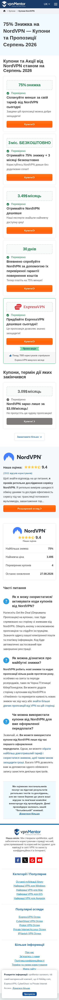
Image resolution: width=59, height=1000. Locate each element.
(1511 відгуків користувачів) (17, 473)
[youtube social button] (39, 860)
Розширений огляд (29, 508)
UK (46, 4)
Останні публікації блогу (29, 881)
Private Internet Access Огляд (29, 929)
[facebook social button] (18, 860)
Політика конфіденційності (29, 960)
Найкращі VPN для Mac (29, 890)
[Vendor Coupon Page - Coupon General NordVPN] (29, 104)
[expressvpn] (29, 331)
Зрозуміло (29, 994)
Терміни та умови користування (29, 964)
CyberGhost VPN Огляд (29, 921)
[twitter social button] (25, 860)
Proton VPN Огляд (29, 925)
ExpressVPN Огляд (29, 917)
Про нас (29, 952)
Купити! (28, 124)
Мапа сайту (29, 969)
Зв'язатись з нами (30, 956)
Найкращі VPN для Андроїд (29, 898)
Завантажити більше (28, 437)
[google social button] (32, 860)
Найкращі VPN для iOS (30, 894)
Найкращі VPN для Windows (29, 885)
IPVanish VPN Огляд (29, 933)
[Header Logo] (14, 4)
